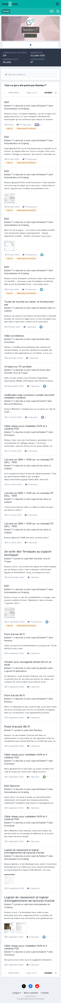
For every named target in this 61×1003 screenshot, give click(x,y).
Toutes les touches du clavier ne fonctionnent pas (29, 303)
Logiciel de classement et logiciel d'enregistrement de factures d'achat (24, 851)
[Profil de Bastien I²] (30, 44)
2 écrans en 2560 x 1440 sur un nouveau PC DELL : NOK (28, 461)
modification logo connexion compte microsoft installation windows (29, 396)
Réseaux (8, 640)
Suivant (48, 93)
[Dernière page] (56, 93)
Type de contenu (15, 74)
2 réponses (32, 417)
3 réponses (30, 327)
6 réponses (34, 808)
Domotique (9, 342)
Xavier (42, 370)
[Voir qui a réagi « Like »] (36, 125)
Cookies (45, 993)
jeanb (42, 339)
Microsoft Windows (13, 404)
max (41, 465)
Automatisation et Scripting (16, 108)
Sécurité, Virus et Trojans (16, 373)
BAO (6, 102)
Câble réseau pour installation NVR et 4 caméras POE (25, 427)
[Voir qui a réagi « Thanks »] (38, 125)
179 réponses (25, 125)
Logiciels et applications (15, 671)
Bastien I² (8, 105)
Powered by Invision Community (30, 999)
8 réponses (32, 484)
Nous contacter (31, 993)
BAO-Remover (12, 785)
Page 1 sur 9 (32, 93)
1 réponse (34, 577)
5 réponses (34, 386)
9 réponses (32, 451)
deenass (43, 308)
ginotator (43, 668)
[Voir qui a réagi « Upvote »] (44, 777)
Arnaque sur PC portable (17, 366)
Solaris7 (43, 401)
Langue (16, 993)
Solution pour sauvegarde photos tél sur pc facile (27, 663)
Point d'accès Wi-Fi (14, 634)
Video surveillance (14, 335)
